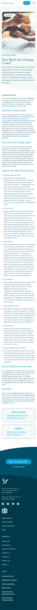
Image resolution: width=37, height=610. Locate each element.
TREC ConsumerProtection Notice (7, 599)
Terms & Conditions (8, 584)
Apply (27, 3)
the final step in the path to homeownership (15, 119)
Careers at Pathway (8, 526)
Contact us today (19, 466)
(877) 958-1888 (6, 493)
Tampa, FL (5, 564)
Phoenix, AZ (6, 560)
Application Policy (8, 576)
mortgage (23, 117)
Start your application (18, 461)
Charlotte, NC (6, 545)
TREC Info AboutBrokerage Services (8, 592)
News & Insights (7, 522)
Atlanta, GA (5, 541)
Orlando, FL (5, 557)
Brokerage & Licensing (9, 580)
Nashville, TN (6, 553)
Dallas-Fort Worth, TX (9, 549)
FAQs (3, 529)
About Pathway (7, 518)
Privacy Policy (6, 588)
